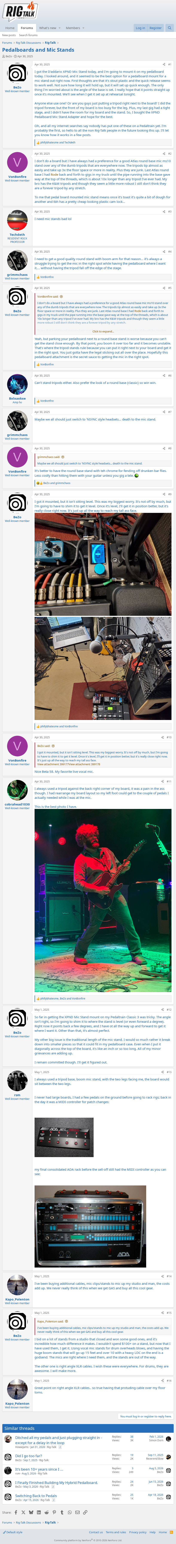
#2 (169, 153)
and (57, 142)
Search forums (28, 35)
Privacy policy (138, 1532)
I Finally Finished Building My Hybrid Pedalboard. (56, 1482)
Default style (14, 1532)
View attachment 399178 (84, 764)
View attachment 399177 (53, 764)
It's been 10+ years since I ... (39, 1469)
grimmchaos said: (48, 457)
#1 (169, 64)
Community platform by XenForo (88, 1540)
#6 (169, 375)
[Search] (169, 28)
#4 (169, 251)
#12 (169, 1010)
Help (153, 1532)
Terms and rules (116, 1532)
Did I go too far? (28, 1455)
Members (73, 28)
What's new (47, 28)
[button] (60, 28)
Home (9, 28)
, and (62, 998)
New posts (9, 35)
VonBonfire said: (47, 296)
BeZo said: (43, 746)
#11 (169, 781)
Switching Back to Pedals (36, 1495)
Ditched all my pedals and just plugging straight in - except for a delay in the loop (58, 1440)
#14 (169, 1276)
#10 (169, 737)
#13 (169, 1072)
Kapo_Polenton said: (50, 1321)
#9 (169, 494)
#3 (169, 211)
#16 (169, 1381)
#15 (169, 1313)
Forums (27, 28)
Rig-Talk (51, 1447)
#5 (169, 288)
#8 (169, 448)
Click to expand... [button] (103, 331)
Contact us (96, 1532)
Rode (54, 174)
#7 (169, 412)
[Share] (164, 64)
